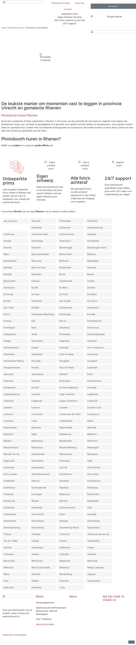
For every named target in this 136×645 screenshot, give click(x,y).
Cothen (91, 281)
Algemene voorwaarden (15, 634)
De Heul (35, 294)
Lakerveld (8, 400)
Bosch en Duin (38, 267)
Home (3, 28)
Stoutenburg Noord (69, 527)
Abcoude (36, 221)
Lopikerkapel (65, 420)
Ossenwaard (37, 467)
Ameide (7, 241)
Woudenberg (65, 574)
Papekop (63, 487)
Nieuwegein (93, 447)
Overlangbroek (38, 487)
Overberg (64, 480)
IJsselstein (92, 367)
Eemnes (7, 321)
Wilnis (6, 574)
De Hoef (63, 294)
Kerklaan (35, 381)
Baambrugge (65, 247)
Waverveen (9, 560)
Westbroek (64, 560)
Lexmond (8, 414)
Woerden (35, 574)
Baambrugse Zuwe (96, 247)
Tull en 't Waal (11, 540)
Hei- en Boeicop (95, 347)
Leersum (35, 407)
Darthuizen (9, 287)
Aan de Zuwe (10, 221)
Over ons (79, 3)
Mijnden (7, 440)
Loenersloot (93, 414)
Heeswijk (63, 347)
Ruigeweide (93, 501)
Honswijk (36, 361)
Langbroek (36, 400)
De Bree (91, 287)
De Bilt (34, 287)
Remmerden (93, 494)
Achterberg (65, 221)
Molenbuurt (37, 440)
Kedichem (8, 381)
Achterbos (92, 221)
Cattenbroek (65, 281)
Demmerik (36, 301)
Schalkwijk (9, 507)
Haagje (7, 341)
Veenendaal (37, 547)
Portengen (36, 494)
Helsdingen (37, 354)
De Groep (8, 294)
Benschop (36, 260)
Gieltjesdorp (10, 334)
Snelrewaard (10, 514)
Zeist (6, 580)
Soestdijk (92, 514)
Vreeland (91, 554)
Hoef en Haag (66, 354)
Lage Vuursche (66, 394)
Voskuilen (64, 554)
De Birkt (63, 287)
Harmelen (92, 341)
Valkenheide (93, 540)
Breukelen (36, 274)
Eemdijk (91, 314)
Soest (62, 514)
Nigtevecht (9, 460)
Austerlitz (36, 247)
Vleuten (35, 554)
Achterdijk (36, 227)
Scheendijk (36, 507)
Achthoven (9, 234)
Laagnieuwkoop (12, 394)
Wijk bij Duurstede (40, 567)
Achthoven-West (39, 234)
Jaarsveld (8, 374)
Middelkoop (65, 434)
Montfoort (92, 440)
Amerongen (37, 241)
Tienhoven (64, 534)
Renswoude (9, 501)
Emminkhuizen (94, 321)
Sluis (89, 507)
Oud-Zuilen (92, 474)
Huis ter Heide (66, 367)
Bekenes (91, 254)
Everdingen (9, 327)
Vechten (8, 547)
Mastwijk (91, 427)
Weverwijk (92, 560)
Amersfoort (65, 241)
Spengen (63, 521)
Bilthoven (64, 260)
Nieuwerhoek (38, 454)
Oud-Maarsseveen (40, 474)
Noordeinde (37, 460)
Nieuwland (92, 454)
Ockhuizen (64, 460)
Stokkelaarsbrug (12, 527)
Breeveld (91, 267)
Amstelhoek (93, 241)
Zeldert (35, 580)
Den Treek (9, 307)
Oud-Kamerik (93, 467)
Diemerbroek (65, 307)
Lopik (34, 420)
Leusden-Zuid (94, 407)
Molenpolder (65, 440)
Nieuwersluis (65, 454)
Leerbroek (92, 400)
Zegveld (91, 574)
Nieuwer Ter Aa (11, 454)
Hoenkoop (92, 354)
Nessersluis (37, 447)
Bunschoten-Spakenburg (10, 282)
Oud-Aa (63, 467)
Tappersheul (93, 527)
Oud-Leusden (10, 474)
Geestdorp (64, 327)
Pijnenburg (92, 487)
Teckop (7, 534)
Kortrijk (35, 387)
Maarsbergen (10, 427)
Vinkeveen (9, 554)
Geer (33, 327)
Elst (33, 321)
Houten (35, 367)
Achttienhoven (66, 234)
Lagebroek (92, 394)
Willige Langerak (95, 567)
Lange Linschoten (68, 400)
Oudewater (9, 480)
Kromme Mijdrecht (68, 387)
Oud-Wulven (65, 474)
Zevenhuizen (93, 580)
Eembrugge (65, 314)
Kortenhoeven (94, 381)
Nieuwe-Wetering (67, 447)
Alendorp (91, 234)
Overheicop (9, 487)
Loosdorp (8, 420)
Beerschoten (65, 254)
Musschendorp (11, 447)
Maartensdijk (65, 427)
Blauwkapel (93, 260)
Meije (34, 434)
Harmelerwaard (11, 347)
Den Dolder (65, 301)
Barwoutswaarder (40, 254)
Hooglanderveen (12, 367)
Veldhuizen (64, 547)
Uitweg (35, 540)
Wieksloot (9, 567)
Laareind (35, 394)
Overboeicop (93, 480)
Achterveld (64, 227)
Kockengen (64, 381)
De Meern (92, 294)
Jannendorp (37, 374)
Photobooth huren (61, 3)
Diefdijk (35, 307)
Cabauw (35, 281)
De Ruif (7, 301)
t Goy (62, 587)
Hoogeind (64, 361)
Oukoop (35, 480)
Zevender (64, 580)
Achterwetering (95, 227)
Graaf (34, 334)
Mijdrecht (92, 434)
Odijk (89, 460)
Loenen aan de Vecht (69, 414)
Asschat (8, 247)
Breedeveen (65, 267)
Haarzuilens (37, 341)
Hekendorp (9, 354)
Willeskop (64, 567)
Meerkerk (8, 434)
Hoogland (92, 361)
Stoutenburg (37, 527)
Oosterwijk (9, 467)
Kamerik (63, 374)
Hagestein (64, 341)
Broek (62, 274)
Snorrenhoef (37, 514)
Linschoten (36, 414)
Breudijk (8, 274)
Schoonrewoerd (67, 507)
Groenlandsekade (96, 334)
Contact (68, 9)
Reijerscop (64, 494)
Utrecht (63, 540)
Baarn (6, 254)
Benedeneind (10, 260)
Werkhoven (37, 560)
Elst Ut (62, 321)
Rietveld (63, 501)
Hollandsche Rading (14, 361)
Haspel (34, 347)
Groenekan (64, 334)
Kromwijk (92, 387)
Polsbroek (9, 494)
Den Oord (92, 301)
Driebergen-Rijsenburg (42, 314)
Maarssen (36, 427)
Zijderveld (9, 587)
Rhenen (35, 501)
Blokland (8, 267)
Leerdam (8, 407)
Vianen (90, 547)
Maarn (90, 420)
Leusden (63, 407)
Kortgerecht (10, 387)
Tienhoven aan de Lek (98, 534)
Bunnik (90, 274)
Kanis (90, 374)
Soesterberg (37, 521)
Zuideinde (36, 587)
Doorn (7, 314)
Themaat (35, 534)
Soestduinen (10, 521)
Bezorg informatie (45, 624)
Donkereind (93, 307)
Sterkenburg (93, 521)
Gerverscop (93, 327)
